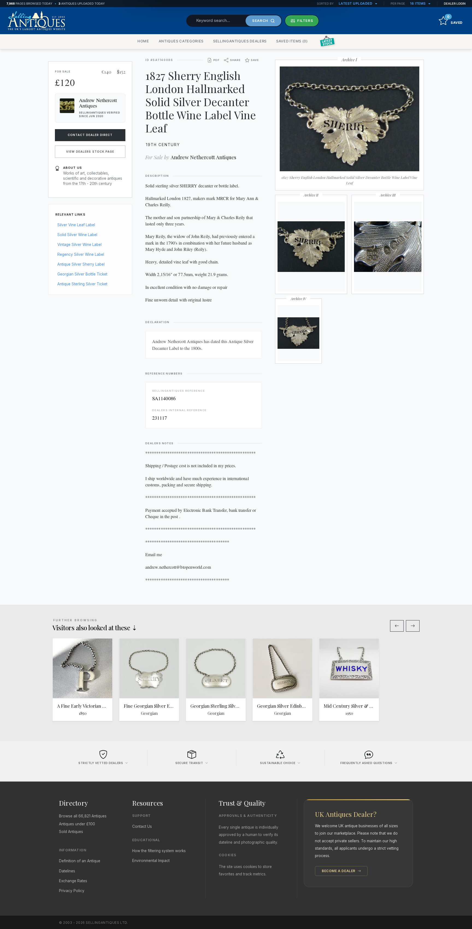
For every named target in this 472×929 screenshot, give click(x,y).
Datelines (67, 871)
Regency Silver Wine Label (80, 254)
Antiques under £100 (77, 824)
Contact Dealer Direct (90, 135)
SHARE (235, 60)
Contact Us (142, 826)
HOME (143, 41)
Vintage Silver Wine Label (79, 244)
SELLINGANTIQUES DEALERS (240, 41)
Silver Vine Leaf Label (76, 225)
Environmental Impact (151, 860)
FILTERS (305, 20)
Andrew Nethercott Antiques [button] (98, 103)
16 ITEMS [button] (418, 3)
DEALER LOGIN (454, 3)
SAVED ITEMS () (292, 41)
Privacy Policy (71, 891)
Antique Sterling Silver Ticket (82, 284)
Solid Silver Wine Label (77, 235)
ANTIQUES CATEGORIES (181, 41)
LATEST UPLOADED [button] (356, 3)
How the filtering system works (159, 851)
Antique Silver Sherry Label (81, 264)
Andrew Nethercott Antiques (203, 157)
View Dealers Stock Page (90, 151)
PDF (216, 60)
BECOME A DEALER (339, 871)
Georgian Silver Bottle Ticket (82, 274)
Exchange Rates (73, 881)
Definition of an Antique (79, 861)
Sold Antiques (71, 831)
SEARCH (260, 20)
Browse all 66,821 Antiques (83, 816)
